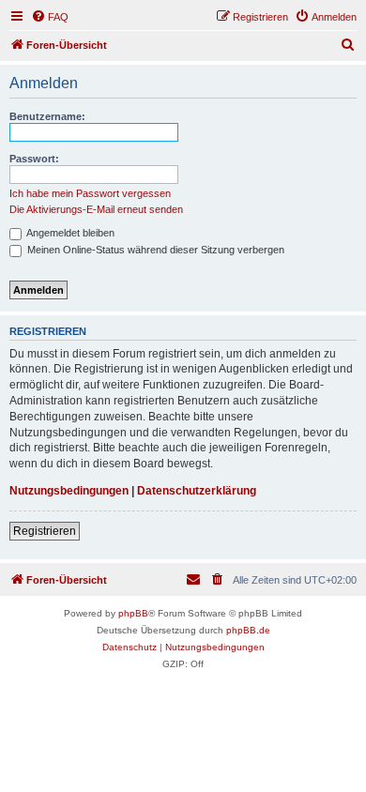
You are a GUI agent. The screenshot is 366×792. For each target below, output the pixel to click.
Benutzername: (47, 116)
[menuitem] (50, 17)
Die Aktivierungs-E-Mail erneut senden (96, 209)
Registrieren (44, 531)
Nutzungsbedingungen (69, 490)
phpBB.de (248, 630)
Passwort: (34, 158)
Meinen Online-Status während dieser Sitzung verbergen (154, 249)
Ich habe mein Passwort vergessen (90, 193)
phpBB (133, 613)
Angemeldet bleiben (69, 232)
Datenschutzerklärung (196, 490)
